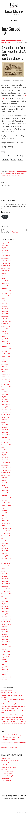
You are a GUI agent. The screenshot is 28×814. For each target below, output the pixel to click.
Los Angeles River (10, 738)
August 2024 (5, 270)
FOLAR (9, 737)
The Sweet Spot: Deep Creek (9, 693)
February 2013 (5, 611)
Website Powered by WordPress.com (14, 798)
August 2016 (5, 508)
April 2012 (4, 636)
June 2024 (4, 275)
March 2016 (5, 520)
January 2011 (5, 674)
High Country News (7, 771)
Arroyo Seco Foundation (7, 734)
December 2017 (6, 467)
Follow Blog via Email (8, 201)
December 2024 (6, 260)
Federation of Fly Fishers (8, 767)
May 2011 (4, 664)
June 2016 (4, 513)
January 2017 (5, 495)
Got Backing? (5, 769)
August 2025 (5, 243)
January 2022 (5, 346)
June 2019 (4, 424)
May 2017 (4, 485)
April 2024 (4, 280)
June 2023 (4, 303)
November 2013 (6, 588)
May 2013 (4, 604)
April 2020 (4, 399)
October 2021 (5, 354)
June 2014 (4, 573)
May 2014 (4, 576)
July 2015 (4, 541)
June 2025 (4, 245)
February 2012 (5, 641)
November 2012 (6, 619)
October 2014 (5, 563)
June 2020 (4, 394)
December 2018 (6, 440)
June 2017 (4, 482)
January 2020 (5, 407)
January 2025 (5, 258)
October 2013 (5, 591)
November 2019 (6, 412)
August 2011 (5, 657)
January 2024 (5, 288)
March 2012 (5, 639)
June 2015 (4, 543)
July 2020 (4, 392)
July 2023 (4, 301)
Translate (15, 232)
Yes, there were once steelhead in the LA (13, 723)
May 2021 (4, 366)
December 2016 (6, 498)
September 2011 (6, 654)
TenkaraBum (5, 778)
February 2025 (5, 255)
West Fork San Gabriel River (11, 747)
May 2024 (4, 278)
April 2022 (4, 339)
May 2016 (4, 515)
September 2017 (6, 475)
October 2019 (5, 414)
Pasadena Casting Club (8, 776)
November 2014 (6, 561)
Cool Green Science (7, 762)
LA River (13, 737)
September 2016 (6, 505)
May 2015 (4, 546)
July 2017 (4, 480)
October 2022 (5, 323)
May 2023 (4, 306)
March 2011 (5, 669)
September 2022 (6, 326)
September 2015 (6, 535)
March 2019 (5, 432)
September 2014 (6, 566)
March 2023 (5, 311)
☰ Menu (14, 20)
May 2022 (4, 336)
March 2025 (5, 253)
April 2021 (4, 369)
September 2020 (6, 387)
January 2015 (5, 556)
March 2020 (5, 402)
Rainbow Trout (17, 740)
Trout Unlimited (6, 745)
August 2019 (5, 419)
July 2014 (4, 571)
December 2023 (6, 291)
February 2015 (5, 553)
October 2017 (5, 472)
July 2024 (4, 273)
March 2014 (5, 581)
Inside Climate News (7, 773)
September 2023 (6, 296)
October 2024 (5, 265)
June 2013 (4, 601)
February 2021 (5, 374)
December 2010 (6, 677)
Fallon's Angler (5, 765)
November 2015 (6, 530)
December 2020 (6, 379)
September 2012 (6, 624)
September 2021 (6, 356)
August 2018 (5, 447)
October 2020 (5, 384)
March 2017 (5, 490)
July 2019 (4, 422)
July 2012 (4, 629)
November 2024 (6, 263)
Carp (16, 734)
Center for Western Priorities (10, 760)
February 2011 (5, 672)
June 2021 (4, 364)
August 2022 (5, 328)
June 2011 (4, 662)
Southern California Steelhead (20, 742)
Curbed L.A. (12, 173)
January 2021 (5, 376)
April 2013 (4, 606)
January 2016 (5, 525)
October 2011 (5, 652)
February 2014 (5, 583)
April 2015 (4, 548)
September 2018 (6, 445)
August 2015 (5, 538)
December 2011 (6, 646)
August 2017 (5, 477)
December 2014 (6, 558)
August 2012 (5, 626)
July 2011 (4, 659)
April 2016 (4, 518)
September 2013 (6, 593)
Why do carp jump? (6, 690)
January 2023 (5, 316)
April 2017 (4, 487)
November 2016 (6, 500)
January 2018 (5, 465)
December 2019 (6, 409)
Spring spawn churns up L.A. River (11, 704)
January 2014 (5, 586)
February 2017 (5, 493)
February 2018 (5, 462)
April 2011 (4, 667)
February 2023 (5, 313)
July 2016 (4, 510)
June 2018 (4, 452)
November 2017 (6, 470)
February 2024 (5, 286)
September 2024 (6, 268)
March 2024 (5, 283)
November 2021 (6, 351)
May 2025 (4, 248)
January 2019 (5, 437)
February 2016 (5, 523)
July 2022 (4, 331)
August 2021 (5, 359)
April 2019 (4, 429)
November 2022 (6, 321)
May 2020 (4, 397)
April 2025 (4, 250)
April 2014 (4, 578)
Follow (5, 216)
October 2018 (5, 442)
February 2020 (5, 404)
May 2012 (4, 634)
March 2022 (5, 341)
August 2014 (5, 568)
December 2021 (6, 349)
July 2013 (4, 599)
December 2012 (6, 616)
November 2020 (6, 382)
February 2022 (5, 344)
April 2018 (4, 457)
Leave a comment (22, 171)
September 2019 (6, 417)
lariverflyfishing (14, 11)
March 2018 (5, 460)
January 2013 (5, 614)
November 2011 (6, 649)
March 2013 (5, 609)
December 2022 (6, 318)
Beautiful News (5, 758)
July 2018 (4, 450)
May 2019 (4, 427)
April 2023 (4, 308)
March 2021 (5, 371)
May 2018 (4, 455)
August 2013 (5, 596)
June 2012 (4, 631)
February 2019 (5, 434)
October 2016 (5, 503)
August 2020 (5, 389)
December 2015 (6, 528)
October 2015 (5, 533)
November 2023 (6, 293)
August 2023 (5, 298)
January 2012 (5, 644)
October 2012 (5, 621)
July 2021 (4, 361)
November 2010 (6, 679)
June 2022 (4, 334)
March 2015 (5, 551)
